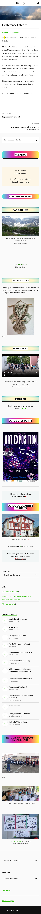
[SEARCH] (36, 140)
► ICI (24, 408)
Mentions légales (8, 901)
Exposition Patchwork (11, 117)
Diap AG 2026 (17, 841)
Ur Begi (20, 3)
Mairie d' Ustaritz (8, 604)
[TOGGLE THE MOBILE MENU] (3, 3)
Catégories (6, 571)
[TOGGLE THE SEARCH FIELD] (37, 3)
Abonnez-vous (28, 909)
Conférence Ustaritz (14, 25)
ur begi (5, 32)
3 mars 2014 (15, 32)
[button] (36, 753)
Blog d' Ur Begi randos (10, 592)
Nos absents (6, 890)
